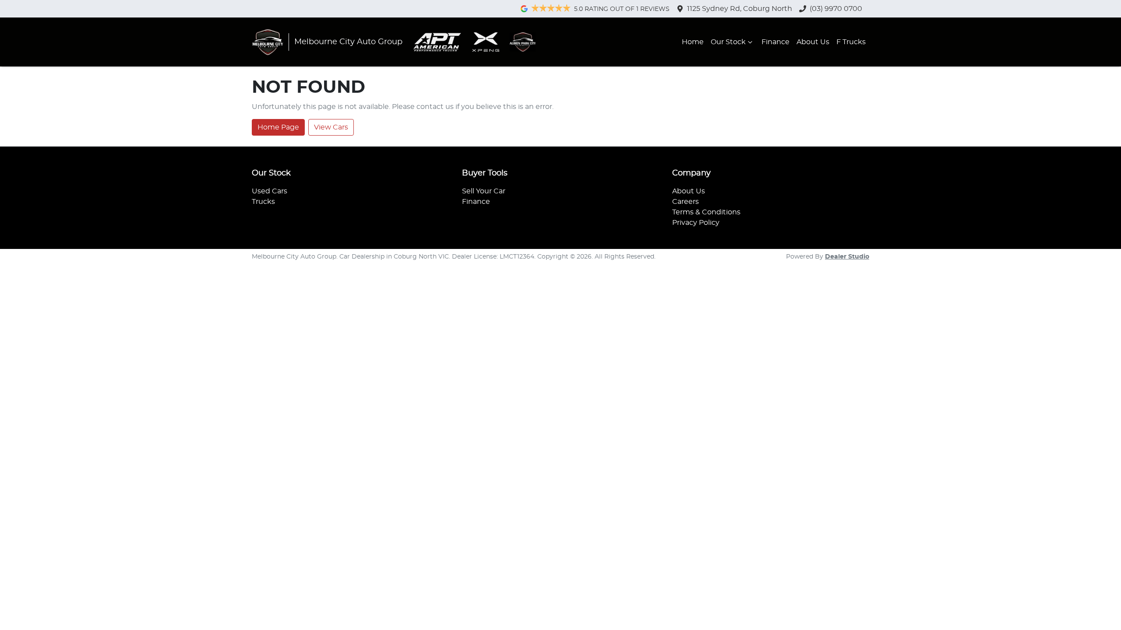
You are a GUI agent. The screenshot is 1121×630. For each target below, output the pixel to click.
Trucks (263, 201)
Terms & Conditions (706, 212)
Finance (775, 42)
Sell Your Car (483, 191)
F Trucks (851, 42)
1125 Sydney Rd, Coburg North (739, 8)
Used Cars (269, 191)
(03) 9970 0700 (836, 8)
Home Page (278, 127)
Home (693, 42)
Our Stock (728, 42)
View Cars (331, 127)
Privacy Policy (695, 222)
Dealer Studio (847, 257)
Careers (685, 201)
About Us (813, 42)
